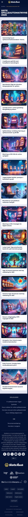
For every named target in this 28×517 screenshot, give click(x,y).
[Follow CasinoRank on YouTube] (15, 454)
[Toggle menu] (2, 2)
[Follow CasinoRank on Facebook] (4, 454)
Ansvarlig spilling (8, 514)
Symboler (14, 404)
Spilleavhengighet (19, 512)
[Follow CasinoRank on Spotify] (19, 454)
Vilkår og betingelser (14, 506)
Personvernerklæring (14, 423)
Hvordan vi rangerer (14, 426)
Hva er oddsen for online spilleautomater (14, 407)
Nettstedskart (20, 514)
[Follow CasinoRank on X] (12, 454)
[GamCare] (20, 473)
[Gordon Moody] (14, 477)
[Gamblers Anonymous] (12, 473)
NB (13, 458)
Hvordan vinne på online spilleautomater (14, 410)
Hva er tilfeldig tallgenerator (14, 413)
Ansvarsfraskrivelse (8, 512)
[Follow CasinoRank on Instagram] (8, 454)
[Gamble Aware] (12, 481)
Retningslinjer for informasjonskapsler (14, 509)
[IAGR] (6, 473)
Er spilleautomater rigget (14, 402)
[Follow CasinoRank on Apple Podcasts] (23, 454)
